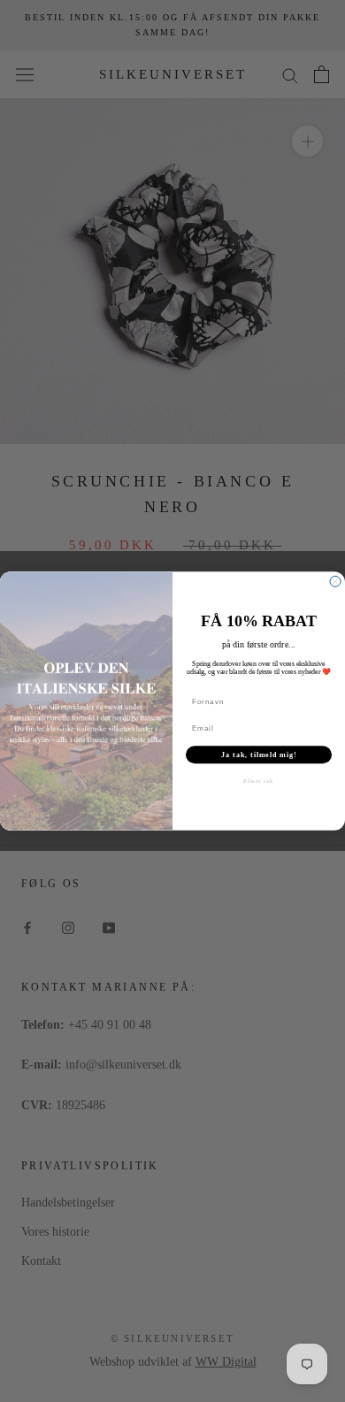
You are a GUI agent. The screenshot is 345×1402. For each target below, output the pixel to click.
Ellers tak (258, 781)
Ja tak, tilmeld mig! (258, 755)
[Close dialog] (335, 581)
